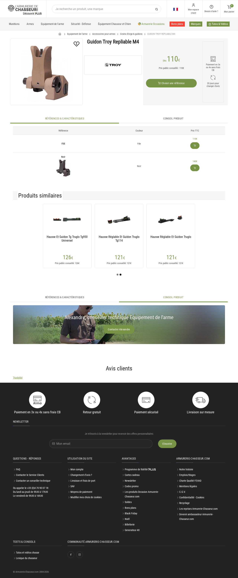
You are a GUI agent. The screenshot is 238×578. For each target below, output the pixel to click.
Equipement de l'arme (52, 24)
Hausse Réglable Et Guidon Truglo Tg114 (119, 238)
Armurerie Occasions (153, 24)
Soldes (128, 502)
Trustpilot (17, 377)
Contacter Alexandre (119, 329)
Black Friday (131, 513)
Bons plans (177, 24)
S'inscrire (167, 443)
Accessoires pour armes (103, 33)
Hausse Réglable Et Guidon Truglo (170, 237)
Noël (127, 518)
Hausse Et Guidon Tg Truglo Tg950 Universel (67, 238)
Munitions (14, 24)
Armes (30, 24)
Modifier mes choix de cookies (86, 497)
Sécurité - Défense (81, 24)
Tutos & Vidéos (219, 24)
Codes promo (132, 486)
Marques (196, 24)
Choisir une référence (173, 83)
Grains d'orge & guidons (131, 33)
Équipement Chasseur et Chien (114, 24)
